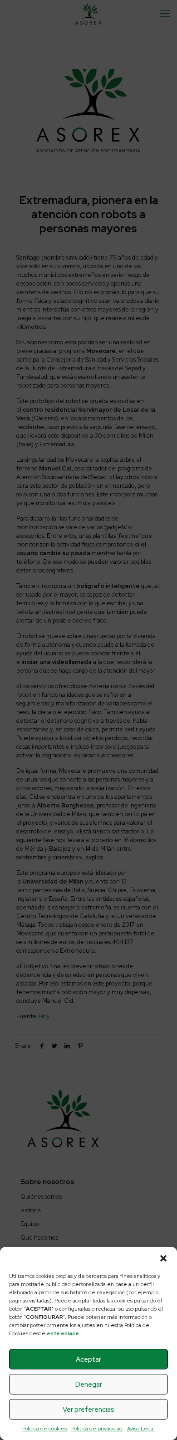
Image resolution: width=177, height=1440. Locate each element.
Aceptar (88, 1359)
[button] (163, 1258)
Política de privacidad (97, 1428)
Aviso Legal (141, 1428)
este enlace (63, 1333)
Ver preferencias (88, 1409)
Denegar (88, 1384)
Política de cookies (44, 1428)
